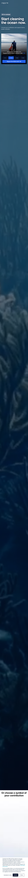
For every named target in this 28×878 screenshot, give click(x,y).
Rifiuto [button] (21, 875)
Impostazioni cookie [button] (8, 875)
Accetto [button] (15, 875)
